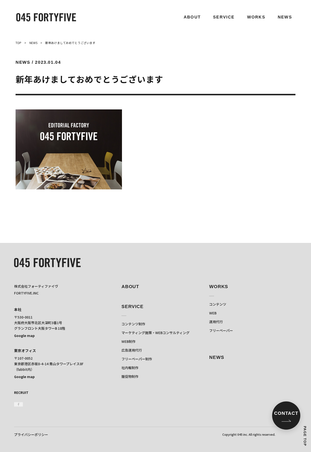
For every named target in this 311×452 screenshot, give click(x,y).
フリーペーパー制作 (136, 358)
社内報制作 (129, 367)
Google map (24, 335)
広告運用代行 (131, 350)
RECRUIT (21, 392)
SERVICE (223, 17)
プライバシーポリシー (31, 434)
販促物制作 (129, 376)
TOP (18, 43)
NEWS (285, 17)
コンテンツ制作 (133, 323)
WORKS (256, 17)
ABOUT (192, 17)
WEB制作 (128, 341)
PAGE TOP (305, 436)
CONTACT (286, 413)
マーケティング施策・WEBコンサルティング (155, 332)
